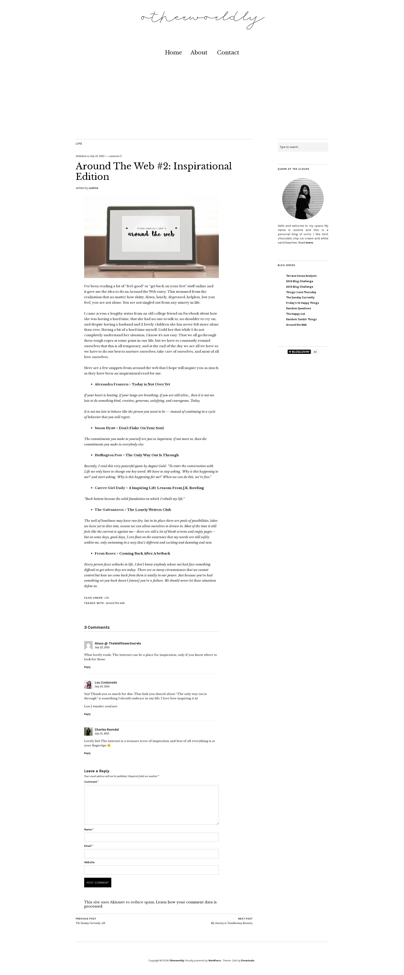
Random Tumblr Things (301, 319)
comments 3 (115, 156)
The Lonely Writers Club (149, 510)
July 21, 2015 (97, 156)
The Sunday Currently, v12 (90, 921)
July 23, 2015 (102, 686)
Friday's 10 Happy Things (302, 302)
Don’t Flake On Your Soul (141, 428)
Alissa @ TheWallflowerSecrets (118, 643)
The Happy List (295, 313)
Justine (93, 188)
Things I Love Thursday (301, 292)
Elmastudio (247, 960)
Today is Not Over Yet (151, 384)
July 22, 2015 (102, 647)
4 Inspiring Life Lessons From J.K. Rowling (166, 488)
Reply (87, 666)
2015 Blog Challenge (299, 286)
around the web (115, 603)
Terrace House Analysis (301, 275)
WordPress (214, 960)
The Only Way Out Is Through (152, 455)
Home (173, 52)
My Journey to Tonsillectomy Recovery (231, 921)
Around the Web (296, 324)
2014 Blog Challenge (299, 281)
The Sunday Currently (300, 297)
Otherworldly (176, 960)
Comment (91, 781)
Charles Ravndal (107, 729)
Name (88, 829)
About (198, 52)
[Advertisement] (202, 107)
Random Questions (298, 308)
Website (89, 862)
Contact (228, 52)
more (309, 242)
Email (88, 845)
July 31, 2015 (102, 733)
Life (79, 143)
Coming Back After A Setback (144, 553)
